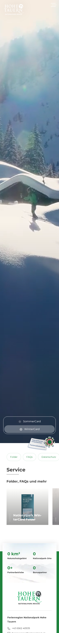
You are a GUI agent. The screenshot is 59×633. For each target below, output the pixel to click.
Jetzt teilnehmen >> (29, 335)
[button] (50, 290)
